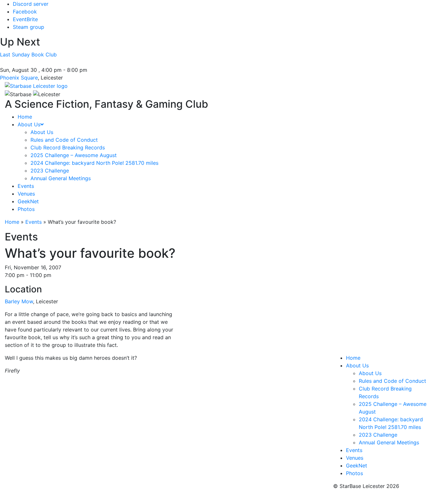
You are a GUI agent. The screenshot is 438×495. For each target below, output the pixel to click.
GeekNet (356, 465)
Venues (354, 458)
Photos (354, 473)
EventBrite (25, 19)
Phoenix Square (19, 77)
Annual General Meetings (389, 442)
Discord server (30, 4)
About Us (357, 365)
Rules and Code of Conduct (392, 381)
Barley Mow (19, 301)
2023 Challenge (378, 435)
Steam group (28, 27)
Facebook (25, 11)
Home (12, 222)
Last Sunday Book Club (28, 54)
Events (33, 222)
